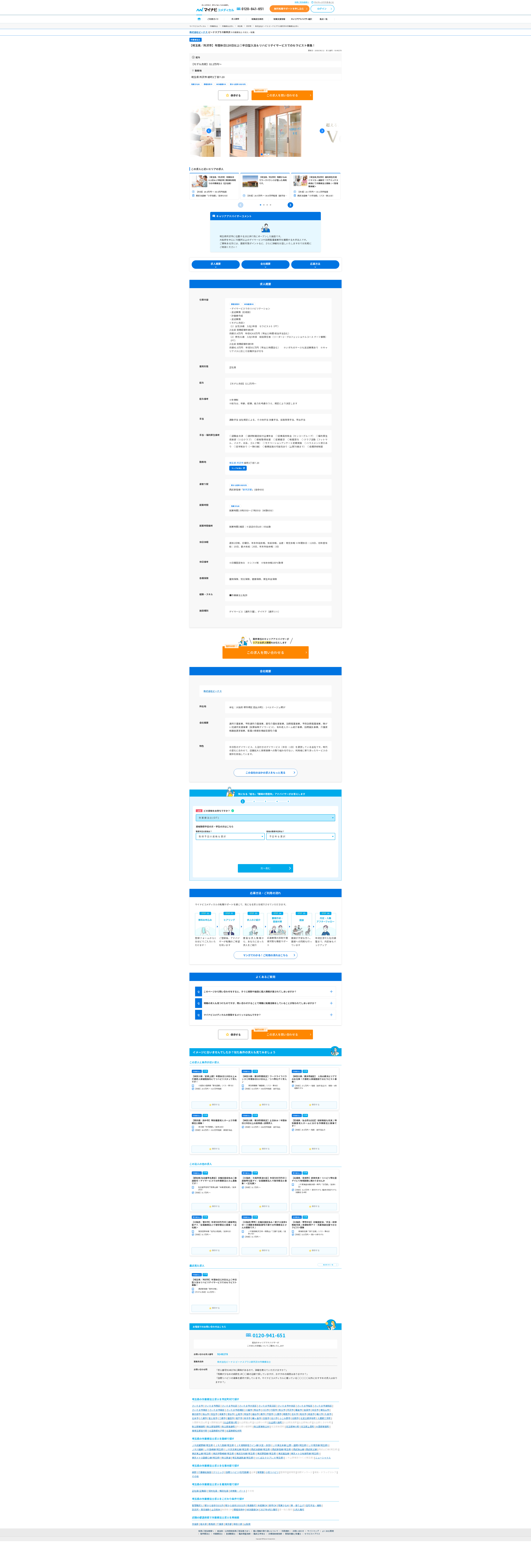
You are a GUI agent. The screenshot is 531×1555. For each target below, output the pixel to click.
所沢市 (248, 26)
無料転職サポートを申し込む (289, 8)
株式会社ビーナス (213, 691)
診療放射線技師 (275, 1533)
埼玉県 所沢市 (236, 462)
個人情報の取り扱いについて (265, 1531)
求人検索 (235, 19)
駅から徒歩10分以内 (238, 84)
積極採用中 (208, 84)
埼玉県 (239, 26)
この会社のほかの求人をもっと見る (265, 772)
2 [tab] (265, 154)
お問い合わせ (298, 1531)
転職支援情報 (279, 19)
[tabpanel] (265, 131)
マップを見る (236, 468)
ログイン (321, 8)
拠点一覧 (324, 19)
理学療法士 (205, 1533)
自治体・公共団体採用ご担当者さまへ (233, 1531)
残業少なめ (195, 84)
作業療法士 (214, 26)
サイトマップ (313, 1531)
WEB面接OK (221, 84)
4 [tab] (270, 205)
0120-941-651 (250, 9)
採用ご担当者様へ (302, 2)
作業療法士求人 (228, 26)
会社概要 (265, 263)
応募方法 (315, 263)
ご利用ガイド (213, 19)
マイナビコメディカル (197, 26)
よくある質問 (328, 1531)
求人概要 (216, 263)
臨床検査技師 (244, 1533)
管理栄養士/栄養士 (293, 1533)
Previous (208, 130)
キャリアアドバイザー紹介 (302, 19)
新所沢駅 (247, 489)
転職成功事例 (257, 19)
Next (322, 130)
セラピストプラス (312, 1533)
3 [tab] (268, 154)
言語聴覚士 (231, 1533)
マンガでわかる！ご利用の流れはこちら (265, 955)
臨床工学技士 (259, 1533)
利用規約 (285, 1531)
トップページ (199, 19)
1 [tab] (262, 154)
